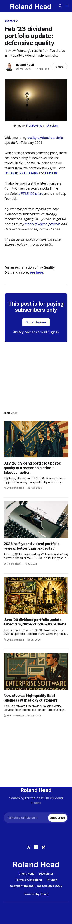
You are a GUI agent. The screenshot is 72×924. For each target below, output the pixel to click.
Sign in (54, 332)
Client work (26, 873)
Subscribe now (36, 322)
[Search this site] (60, 6)
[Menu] (67, 6)
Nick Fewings (34, 125)
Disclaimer (46, 873)
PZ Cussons (28, 173)
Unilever (11, 173)
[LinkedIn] (36, 847)
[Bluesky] (43, 847)
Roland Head (25, 65)
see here (36, 272)
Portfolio (11, 21)
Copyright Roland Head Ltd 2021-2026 (36, 886)
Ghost (44, 894)
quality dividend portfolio (45, 138)
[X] (28, 847)
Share (60, 66)
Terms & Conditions (28, 879)
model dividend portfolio (42, 224)
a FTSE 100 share (30, 194)
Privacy (52, 879)
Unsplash (52, 125)
